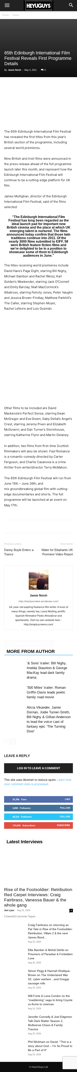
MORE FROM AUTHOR (31, 651)
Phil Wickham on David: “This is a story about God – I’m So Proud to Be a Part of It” (50, 1046)
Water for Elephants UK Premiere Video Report (57, 552)
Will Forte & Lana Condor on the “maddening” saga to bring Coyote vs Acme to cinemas (50, 1000)
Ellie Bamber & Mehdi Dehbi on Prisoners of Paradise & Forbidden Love (50, 954)
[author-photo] (38, 589)
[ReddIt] (46, 85)
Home (5, 15)
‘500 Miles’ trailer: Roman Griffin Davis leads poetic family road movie (46, 692)
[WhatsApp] (27, 85)
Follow (65, 808)
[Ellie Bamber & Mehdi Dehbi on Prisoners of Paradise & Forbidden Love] (14, 955)
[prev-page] (6, 741)
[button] (7, 5)
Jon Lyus (9, 910)
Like (67, 799)
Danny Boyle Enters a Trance (18, 552)
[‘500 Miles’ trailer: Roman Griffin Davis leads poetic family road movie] (14, 692)
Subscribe (63, 825)
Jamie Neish (14, 70)
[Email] (55, 85)
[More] (65, 85)
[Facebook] (8, 85)
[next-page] (13, 741)
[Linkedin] (36, 85)
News (16, 15)
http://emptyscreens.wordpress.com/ (38, 601)
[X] (18, 85)
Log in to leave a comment (38, 768)
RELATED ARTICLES (29, 644)
